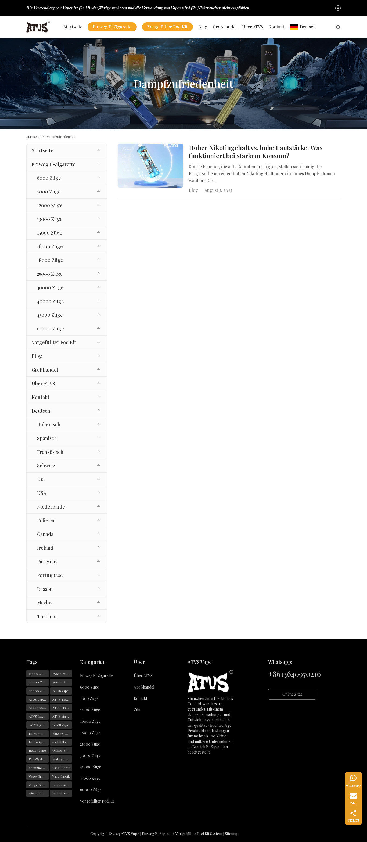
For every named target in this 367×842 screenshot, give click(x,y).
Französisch (50, 452)
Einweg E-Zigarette (112, 27)
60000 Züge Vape (39, 691)
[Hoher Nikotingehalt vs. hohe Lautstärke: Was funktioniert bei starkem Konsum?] (151, 166)
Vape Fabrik (61, 776)
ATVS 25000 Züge (62, 699)
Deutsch (308, 27)
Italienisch (48, 424)
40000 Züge (50, 301)
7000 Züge (49, 191)
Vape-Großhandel (39, 776)
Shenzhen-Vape (39, 767)
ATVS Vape (61, 725)
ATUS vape (61, 691)
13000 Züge (50, 219)
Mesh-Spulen (39, 742)
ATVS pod (37, 725)
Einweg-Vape (39, 733)
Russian (45, 589)
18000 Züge (50, 260)
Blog (202, 27)
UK (40, 479)
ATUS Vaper (37, 699)
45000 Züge (50, 315)
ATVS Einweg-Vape (62, 708)
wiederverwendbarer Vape (62, 793)
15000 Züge (49, 232)
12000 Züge (50, 205)
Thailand (47, 616)
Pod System (61, 759)
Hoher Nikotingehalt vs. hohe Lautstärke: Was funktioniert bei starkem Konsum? (256, 152)
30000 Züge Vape (62, 682)
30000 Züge (50, 287)
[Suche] (338, 27)
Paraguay (47, 561)
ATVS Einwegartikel (39, 716)
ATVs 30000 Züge (39, 708)
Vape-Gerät (61, 767)
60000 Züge (50, 328)
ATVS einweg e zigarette (62, 716)
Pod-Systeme (39, 759)
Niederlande (51, 506)
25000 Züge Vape (62, 673)
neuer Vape (37, 750)
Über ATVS (252, 27)
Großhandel (225, 27)
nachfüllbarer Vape (62, 742)
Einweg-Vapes (62, 733)
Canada (45, 534)
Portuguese (50, 575)
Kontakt (276, 27)
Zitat (138, 709)
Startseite (72, 27)
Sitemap (232, 833)
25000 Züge (50, 274)
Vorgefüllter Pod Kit (167, 27)
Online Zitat (292, 694)
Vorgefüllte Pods (39, 785)
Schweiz (46, 465)
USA (41, 493)
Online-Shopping (62, 750)
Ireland (45, 548)
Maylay (44, 602)
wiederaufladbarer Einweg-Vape (62, 785)
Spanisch (47, 438)
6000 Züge (49, 178)
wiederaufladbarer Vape (39, 793)
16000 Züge (50, 246)
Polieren (46, 520)
